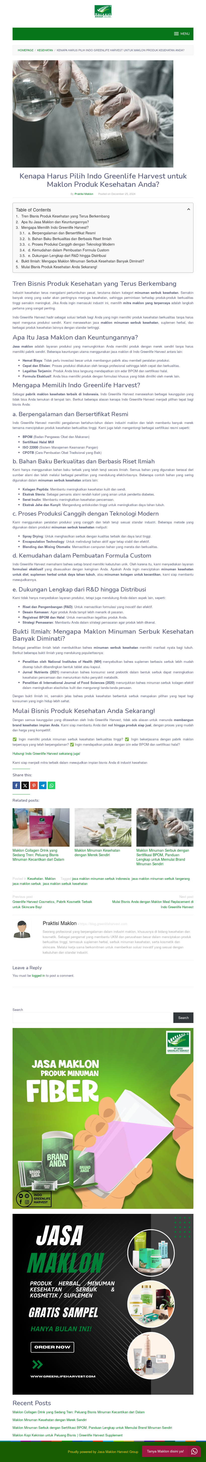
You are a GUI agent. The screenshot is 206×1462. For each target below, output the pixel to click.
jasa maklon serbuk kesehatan (65, 883)
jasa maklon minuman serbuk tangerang (161, 878)
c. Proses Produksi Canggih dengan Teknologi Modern (71, 244)
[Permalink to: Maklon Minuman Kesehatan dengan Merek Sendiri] (103, 827)
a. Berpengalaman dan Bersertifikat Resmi (61, 232)
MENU (185, 34)
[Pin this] (34, 785)
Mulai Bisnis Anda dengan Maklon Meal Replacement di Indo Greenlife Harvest (152, 901)
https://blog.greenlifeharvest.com (103, 923)
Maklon (50, 878)
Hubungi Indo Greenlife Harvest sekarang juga (46, 753)
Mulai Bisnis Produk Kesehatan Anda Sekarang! (59, 266)
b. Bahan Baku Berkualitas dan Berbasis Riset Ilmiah (70, 238)
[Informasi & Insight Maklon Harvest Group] (102, 10)
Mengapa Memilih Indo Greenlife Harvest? (55, 227)
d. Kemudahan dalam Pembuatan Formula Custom (68, 249)
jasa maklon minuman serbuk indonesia (101, 878)
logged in (38, 975)
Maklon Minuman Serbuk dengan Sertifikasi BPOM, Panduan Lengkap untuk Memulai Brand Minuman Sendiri (162, 857)
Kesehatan (35, 878)
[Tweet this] (25, 785)
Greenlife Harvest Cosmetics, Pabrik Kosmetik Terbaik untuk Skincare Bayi (52, 901)
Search (18, 1009)
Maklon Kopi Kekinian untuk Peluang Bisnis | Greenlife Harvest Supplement (68, 1435)
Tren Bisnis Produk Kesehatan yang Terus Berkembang (65, 216)
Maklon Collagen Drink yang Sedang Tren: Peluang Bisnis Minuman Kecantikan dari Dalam (38, 855)
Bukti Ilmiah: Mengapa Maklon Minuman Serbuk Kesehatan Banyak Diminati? (82, 260)
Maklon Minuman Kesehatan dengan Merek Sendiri (97, 852)
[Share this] (16, 785)
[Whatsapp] (51, 785)
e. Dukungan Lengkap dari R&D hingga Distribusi (67, 255)
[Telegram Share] (42, 785)
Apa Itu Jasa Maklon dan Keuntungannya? (55, 221)
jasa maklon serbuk (27, 883)
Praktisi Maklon (60, 923)
